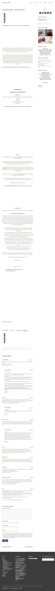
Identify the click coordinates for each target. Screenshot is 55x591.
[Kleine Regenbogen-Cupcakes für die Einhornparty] (49, 40)
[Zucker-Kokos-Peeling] (42, 74)
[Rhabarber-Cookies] (45, 49)
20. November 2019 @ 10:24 (6, 360)
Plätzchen (15, 349)
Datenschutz (40, 86)
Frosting (16, 563)
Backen (8, 347)
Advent (7, 349)
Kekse (12, 349)
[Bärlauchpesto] (45, 48)
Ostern (16, 571)
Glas (20, 567)
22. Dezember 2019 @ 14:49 (6, 447)
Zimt (23, 578)
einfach (19, 562)
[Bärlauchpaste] (49, 50)
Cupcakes (20, 561)
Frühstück (22, 563)
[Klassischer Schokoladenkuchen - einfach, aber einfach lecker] (41, 40)
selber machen (21, 574)
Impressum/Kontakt (5, 588)
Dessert (23, 561)
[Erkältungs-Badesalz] (45, 75)
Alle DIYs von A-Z (5, 571)
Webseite (3, 529)
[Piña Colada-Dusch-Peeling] (45, 76)
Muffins (23, 570)
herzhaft (22, 567)
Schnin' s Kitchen (8, 369)
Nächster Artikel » (29, 546)
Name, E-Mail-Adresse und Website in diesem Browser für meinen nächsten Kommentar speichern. (18, 533)
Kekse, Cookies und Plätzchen (22, 347)
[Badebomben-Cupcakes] (45, 72)
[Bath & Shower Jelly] (45, 73)
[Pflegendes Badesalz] (42, 78)
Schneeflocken (24, 349)
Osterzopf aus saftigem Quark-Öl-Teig (43, 59)
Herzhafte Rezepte (6, 567)
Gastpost (25, 563)
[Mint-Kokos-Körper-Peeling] (45, 79)
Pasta (18, 571)
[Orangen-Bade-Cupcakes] (45, 77)
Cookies (10, 349)
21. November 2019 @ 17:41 (9, 408)
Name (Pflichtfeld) (5, 521)
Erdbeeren (22, 562)
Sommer (22, 575)
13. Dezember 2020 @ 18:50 (6, 468)
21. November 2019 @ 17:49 (9, 370)
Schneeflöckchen (19, 349)
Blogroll (20, 588)
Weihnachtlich (4, 350)
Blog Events (51, 2)
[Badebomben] (49, 78)
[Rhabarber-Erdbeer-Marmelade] (45, 52)
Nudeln (25, 570)
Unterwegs (45, 2)
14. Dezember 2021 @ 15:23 (6, 489)
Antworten (31, 370)
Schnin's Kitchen (6, 2)
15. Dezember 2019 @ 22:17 (6, 420)
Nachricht (5, 508)
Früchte (19, 563)
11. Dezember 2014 (5, 11)
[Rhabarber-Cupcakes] (42, 50)
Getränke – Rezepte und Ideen (8, 568)
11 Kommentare (11, 11)
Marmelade (18, 570)
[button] (4, 13)
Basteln (4, 573)
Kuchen (22, 568)
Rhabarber (23, 572)
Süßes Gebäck (5, 561)
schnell (17, 573)
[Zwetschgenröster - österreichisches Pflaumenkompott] (49, 32)
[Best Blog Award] (45, 82)
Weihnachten (29, 347)
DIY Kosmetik (5, 572)
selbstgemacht (17, 575)
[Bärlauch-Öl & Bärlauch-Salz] (45, 53)
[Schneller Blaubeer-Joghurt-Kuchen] (41, 32)
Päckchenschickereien (18, 572)
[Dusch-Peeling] (49, 74)
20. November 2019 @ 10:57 (6, 398)
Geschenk (17, 564)
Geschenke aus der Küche (14, 347)
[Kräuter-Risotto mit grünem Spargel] (45, 51)
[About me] (45, 9)
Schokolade (22, 573)
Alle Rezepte (5, 560)
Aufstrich (20, 558)
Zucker (16, 579)
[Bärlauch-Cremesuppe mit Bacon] (45, 54)
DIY (16, 562)
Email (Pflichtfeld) (5, 525)
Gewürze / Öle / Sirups (6, 569)
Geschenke (20, 564)
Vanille (17, 577)
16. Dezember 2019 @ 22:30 (9, 430)
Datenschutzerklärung (10, 537)
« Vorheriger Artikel (6, 546)
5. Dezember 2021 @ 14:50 (6, 478)
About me (31, 2)
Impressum (40, 85)
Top (52, 588)
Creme (16, 561)
